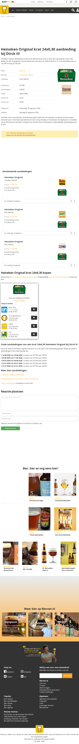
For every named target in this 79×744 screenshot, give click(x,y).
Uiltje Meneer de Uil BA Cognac (15, 716)
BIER (4, 1)
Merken (31, 10)
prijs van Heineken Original (58, 277)
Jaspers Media (49, 739)
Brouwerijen (39, 10)
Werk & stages (45, 688)
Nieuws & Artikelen (21, 10)
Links (41, 703)
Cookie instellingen (46, 692)
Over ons (43, 683)
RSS (24, 677)
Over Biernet (49, 2)
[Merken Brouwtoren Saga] (39, 484)
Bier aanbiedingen (8, 383)
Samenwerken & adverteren (50, 690)
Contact (33, 2)
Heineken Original (26, 75)
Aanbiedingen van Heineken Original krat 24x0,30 (20, 379)
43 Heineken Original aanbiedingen (24, 277)
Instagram (27, 672)
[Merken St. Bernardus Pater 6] (49, 553)
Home (2, 16)
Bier (13, 10)
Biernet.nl (28, 739)
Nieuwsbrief (44, 707)
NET (9, 1)
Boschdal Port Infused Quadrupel (16, 721)
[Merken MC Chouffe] (30, 553)
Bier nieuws (8, 703)
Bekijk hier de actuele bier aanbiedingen (20, 135)
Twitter (9, 677)
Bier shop (7, 705)
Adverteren (40, 2)
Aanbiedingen (11, 16)
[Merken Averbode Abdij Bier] (65, 484)
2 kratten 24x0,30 (10, 180)
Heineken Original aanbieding (13, 375)
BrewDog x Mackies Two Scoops (15, 719)
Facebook (10, 672)
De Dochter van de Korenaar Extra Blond (18, 714)
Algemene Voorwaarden (48, 699)
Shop (52, 10)
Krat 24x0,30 (8, 212)
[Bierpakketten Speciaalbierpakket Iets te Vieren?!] (68, 553)
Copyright (43, 701)
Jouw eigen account (47, 705)
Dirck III (22, 71)
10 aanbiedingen (19, 301)
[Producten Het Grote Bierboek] (65, 519)
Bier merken (8, 699)
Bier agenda (8, 707)
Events (47, 10)
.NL (12, 1)
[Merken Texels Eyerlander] (39, 519)
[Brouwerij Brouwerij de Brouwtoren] (10, 553)
